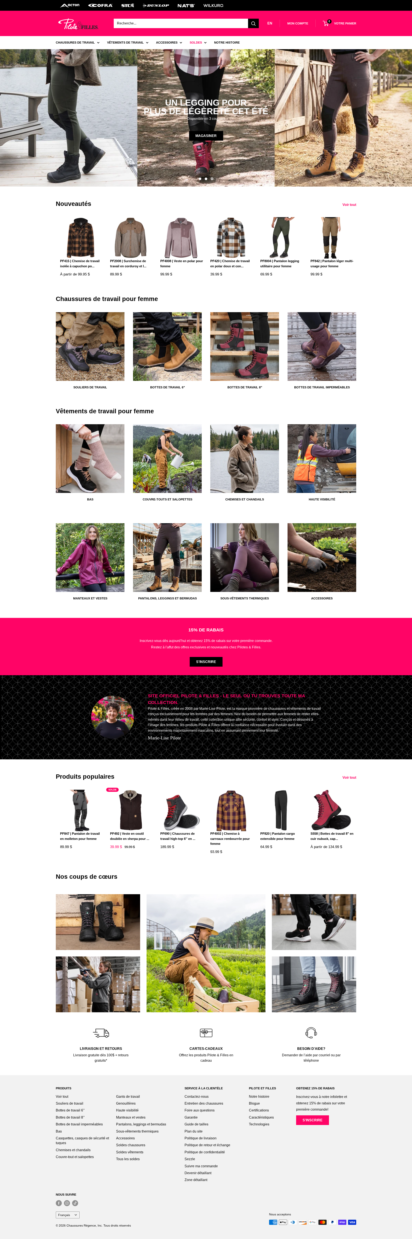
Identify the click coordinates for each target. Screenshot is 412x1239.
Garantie (191, 1117)
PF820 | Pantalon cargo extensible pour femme (277, 836)
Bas (59, 1131)
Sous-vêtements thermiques (137, 1131)
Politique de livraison (201, 1138)
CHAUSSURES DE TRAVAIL (75, 42)
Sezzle (190, 1159)
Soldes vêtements (129, 1152)
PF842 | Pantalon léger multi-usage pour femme (332, 263)
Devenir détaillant (198, 1173)
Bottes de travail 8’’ (70, 1117)
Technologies (259, 1124)
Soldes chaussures (130, 1145)
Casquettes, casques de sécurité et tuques (82, 1140)
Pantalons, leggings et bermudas (141, 1124)
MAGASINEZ (94, 136)
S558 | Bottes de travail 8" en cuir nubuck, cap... (332, 836)
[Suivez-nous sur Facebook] (59, 1203)
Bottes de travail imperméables (79, 1124)
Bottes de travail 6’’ (70, 1110)
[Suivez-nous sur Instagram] (67, 1203)
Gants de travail (128, 1096)
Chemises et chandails (73, 1150)
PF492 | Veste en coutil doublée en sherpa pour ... (129, 836)
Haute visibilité (127, 1110)
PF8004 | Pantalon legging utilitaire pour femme (279, 263)
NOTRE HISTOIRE (227, 42)
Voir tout (349, 205)
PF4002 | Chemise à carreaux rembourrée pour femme (230, 838)
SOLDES (196, 42)
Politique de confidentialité (205, 1152)
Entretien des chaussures (204, 1103)
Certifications (259, 1110)
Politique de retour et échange (207, 1145)
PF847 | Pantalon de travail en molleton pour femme (80, 836)
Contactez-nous (197, 1096)
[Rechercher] (253, 23)
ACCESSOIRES (166, 42)
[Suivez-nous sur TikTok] (75, 1203)
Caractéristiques (261, 1117)
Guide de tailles (196, 1124)
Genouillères (126, 1103)
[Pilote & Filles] (78, 24)
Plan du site (194, 1131)
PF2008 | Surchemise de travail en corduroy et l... (128, 263)
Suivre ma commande (201, 1166)
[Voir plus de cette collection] (98, 922)
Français (64, 1215)
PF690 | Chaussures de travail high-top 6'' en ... (177, 836)
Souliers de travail (69, 1103)
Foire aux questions (200, 1110)
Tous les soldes (128, 1159)
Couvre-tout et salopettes (75, 1157)
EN (269, 23)
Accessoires (125, 1138)
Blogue (254, 1103)
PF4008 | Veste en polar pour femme (181, 263)
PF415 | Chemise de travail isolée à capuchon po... (80, 263)
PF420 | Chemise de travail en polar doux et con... (230, 263)
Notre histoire (259, 1096)
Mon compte (297, 23)
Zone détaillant (196, 1180)
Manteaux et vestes (130, 1117)
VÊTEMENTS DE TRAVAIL (125, 42)
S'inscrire (206, 662)
